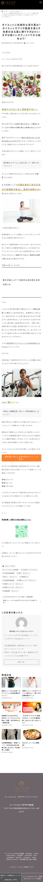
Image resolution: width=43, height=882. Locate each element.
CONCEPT (29, 853)
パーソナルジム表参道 (11, 570)
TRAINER (20, 855)
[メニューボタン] (40, 2)
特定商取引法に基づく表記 (28, 859)
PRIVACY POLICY (12, 859)
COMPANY (10, 857)
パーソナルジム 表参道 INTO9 (24, 867)
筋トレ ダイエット (10, 577)
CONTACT (27, 857)
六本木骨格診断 (9, 573)
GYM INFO (28, 855)
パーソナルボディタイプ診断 (32, 877)
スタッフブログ (30, 43)
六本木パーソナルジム (29, 570)
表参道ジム (25, 577)
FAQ (35, 855)
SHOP (36, 853)
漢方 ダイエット (24, 573)
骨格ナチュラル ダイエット (13, 587)
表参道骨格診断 (9, 580)
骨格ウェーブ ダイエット (27, 580)
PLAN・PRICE (10, 855)
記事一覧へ (21, 662)
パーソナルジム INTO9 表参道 (21, 805)
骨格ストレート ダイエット (13, 584)
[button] (21, 457)
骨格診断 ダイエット (11, 591)
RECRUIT (19, 857)
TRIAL (34, 857)
